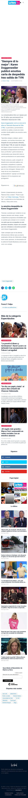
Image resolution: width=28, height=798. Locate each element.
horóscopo (13, 700)
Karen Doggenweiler (7, 123)
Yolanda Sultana (17, 696)
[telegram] (9, 288)
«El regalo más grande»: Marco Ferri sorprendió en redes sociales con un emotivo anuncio (12, 432)
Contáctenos (8, 794)
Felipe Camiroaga (13, 197)
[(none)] (4, 297)
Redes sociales (6, 696)
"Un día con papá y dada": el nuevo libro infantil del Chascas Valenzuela (12, 388)
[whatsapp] (13, 288)
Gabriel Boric (13, 693)
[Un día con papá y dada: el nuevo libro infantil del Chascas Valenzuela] (14, 373)
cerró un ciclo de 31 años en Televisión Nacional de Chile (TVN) (13, 125)
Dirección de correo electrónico (11, 674)
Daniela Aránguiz (6, 702)
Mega (15, 702)
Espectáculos (7, 318)
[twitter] (6, 288)
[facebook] (2, 288)
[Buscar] (23, 2)
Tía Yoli (17, 698)
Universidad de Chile (7, 698)
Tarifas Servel (19, 793)
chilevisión (5, 700)
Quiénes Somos (9, 793)
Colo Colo (4, 693)
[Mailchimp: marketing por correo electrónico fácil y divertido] (12, 685)
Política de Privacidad (20, 794)
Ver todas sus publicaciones (9, 307)
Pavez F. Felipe (6, 80)
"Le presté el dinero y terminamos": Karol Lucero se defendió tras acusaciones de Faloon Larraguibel (13, 346)
